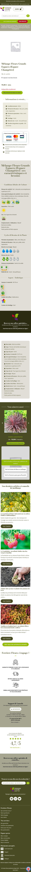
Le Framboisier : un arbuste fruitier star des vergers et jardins (14, 552)
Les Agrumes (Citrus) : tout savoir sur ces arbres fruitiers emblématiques (15, 514)
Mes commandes (5, 838)
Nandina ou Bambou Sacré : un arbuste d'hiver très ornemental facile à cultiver (15, 627)
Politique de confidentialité (14, 862)
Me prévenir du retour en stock (12, 92)
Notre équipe (4, 815)
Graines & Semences (11, 25)
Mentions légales (4, 862)
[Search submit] (28, 16)
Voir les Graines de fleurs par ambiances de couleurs (15, 462)
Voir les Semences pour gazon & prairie (15, 475)
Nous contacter (5, 842)
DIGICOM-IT (15, 870)
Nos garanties (4, 823)
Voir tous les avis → (15, 747)
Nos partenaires (5, 830)
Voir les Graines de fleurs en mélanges (15, 469)
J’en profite (22, 21)
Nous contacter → (15, 722)
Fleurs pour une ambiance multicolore (15, 27)
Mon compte (4, 836)
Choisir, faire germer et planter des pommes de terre (15, 589)
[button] (27, 9)
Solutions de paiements (7, 825)
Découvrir (15, 443)
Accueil (3, 25)
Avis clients (4, 817)
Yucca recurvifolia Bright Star (15, 437)
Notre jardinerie (5, 813)
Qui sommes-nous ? (6, 811)
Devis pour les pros (6, 827)
